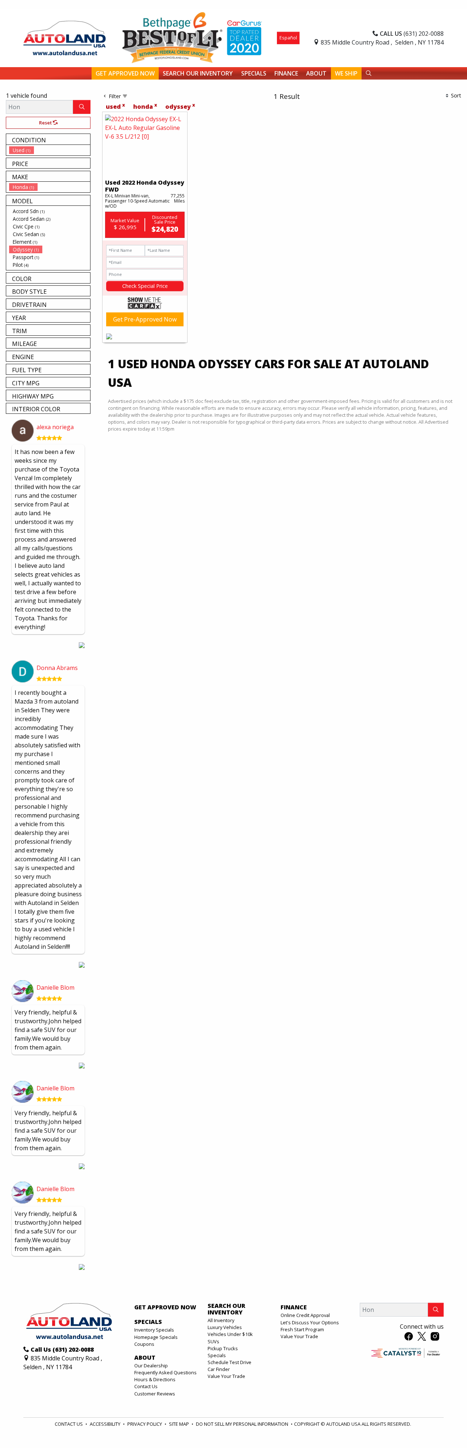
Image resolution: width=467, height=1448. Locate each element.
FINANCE (294, 1307)
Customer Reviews (154, 1393)
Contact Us (146, 1386)
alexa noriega (55, 427)
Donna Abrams (57, 668)
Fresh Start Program (302, 1329)
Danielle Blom (55, 987)
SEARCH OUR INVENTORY (226, 1309)
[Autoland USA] (64, 37)
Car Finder (219, 1369)
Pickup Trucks (223, 1348)
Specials (217, 1355)
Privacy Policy (145, 1424)
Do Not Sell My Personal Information (242, 1424)
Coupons (144, 1344)
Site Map (179, 1424)
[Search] (81, 107)
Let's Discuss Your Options (310, 1322)
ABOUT (144, 1358)
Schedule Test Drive (229, 1362)
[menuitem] (49, 150)
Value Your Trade (226, 1376)
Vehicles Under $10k (230, 1334)
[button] (125, 73)
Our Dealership (151, 1365)
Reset (46, 122)
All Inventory (221, 1320)
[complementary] (445, 1426)
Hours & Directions (154, 1379)
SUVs (213, 1341)
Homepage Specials (156, 1337)
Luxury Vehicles (225, 1327)
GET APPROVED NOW (165, 1307)
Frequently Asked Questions (165, 1372)
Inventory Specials (154, 1329)
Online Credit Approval (305, 1315)
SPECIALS (148, 1322)
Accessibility (105, 1424)
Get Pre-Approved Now (145, 319)
